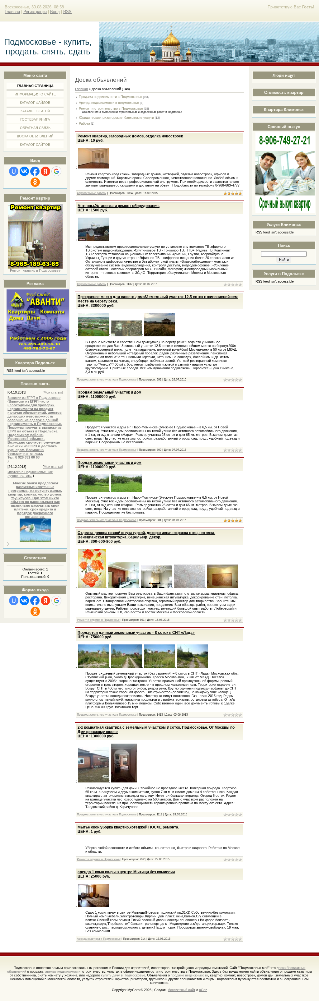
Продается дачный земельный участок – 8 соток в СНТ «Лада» (136, 632)
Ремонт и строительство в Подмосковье (111, 108)
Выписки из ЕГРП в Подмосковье (33, 397)
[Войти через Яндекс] (45, 171)
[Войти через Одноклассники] (35, 182)
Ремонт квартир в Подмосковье (35, 270)
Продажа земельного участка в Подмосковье (106, 379)
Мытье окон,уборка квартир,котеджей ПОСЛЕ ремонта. (128, 827)
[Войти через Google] (56, 171)
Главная (12, 11)
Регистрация (35, 11)
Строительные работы (91, 193)
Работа (84, 123)
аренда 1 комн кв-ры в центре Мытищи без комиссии (126, 872)
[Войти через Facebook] (35, 171)
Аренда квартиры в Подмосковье (99, 938)
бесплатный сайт (181, 990)
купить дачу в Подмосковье (123, 975)
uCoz (203, 990)
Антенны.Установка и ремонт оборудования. (119, 206)
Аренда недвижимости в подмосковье (109, 102)
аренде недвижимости (62, 971)
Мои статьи (53, 392)
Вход (55, 11)
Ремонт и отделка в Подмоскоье (98, 619)
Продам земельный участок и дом (109, 392)
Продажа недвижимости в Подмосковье (110, 97)
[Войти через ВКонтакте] (24, 171)
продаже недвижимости (189, 975)
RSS (67, 11)
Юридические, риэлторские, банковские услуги (116, 117)
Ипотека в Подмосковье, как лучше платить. (30, 473)
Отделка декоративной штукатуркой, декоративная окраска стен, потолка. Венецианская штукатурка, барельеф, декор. (146, 535)
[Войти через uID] (13, 171)
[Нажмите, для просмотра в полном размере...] (35, 540)
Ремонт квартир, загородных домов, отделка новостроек (130, 136)
